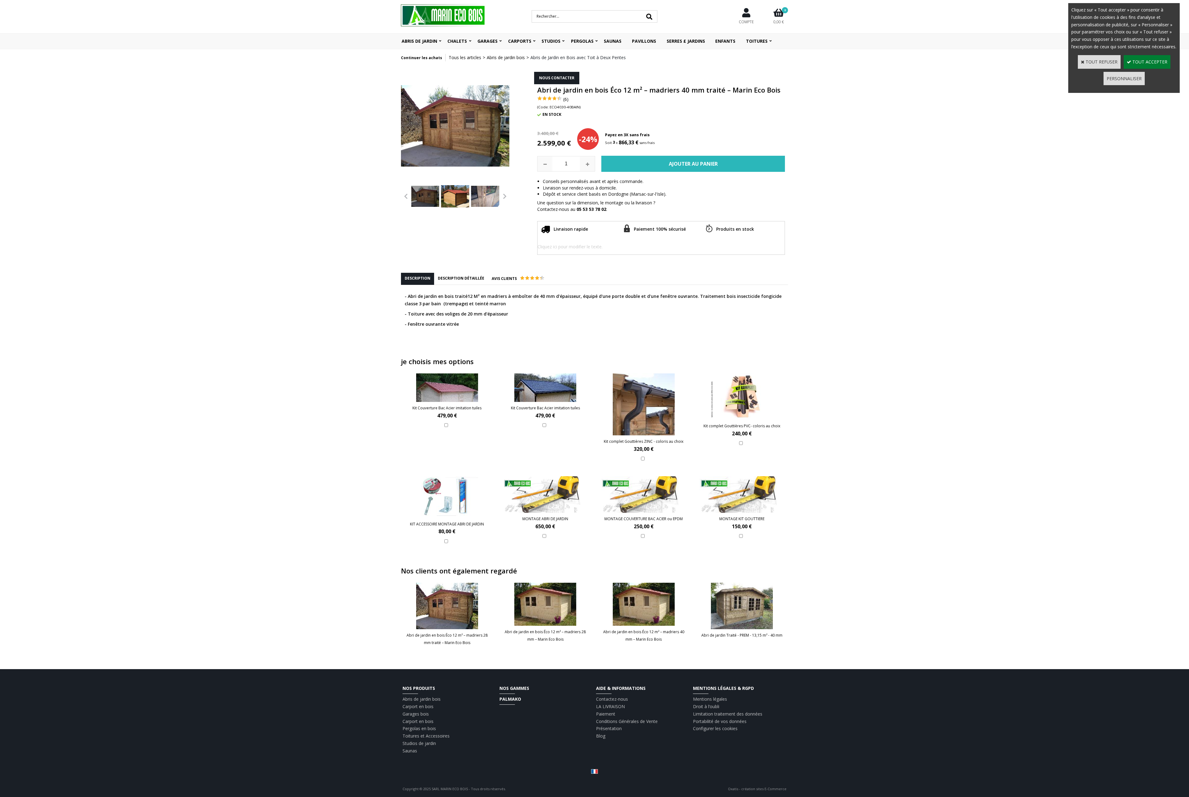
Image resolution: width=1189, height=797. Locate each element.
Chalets (457, 41)
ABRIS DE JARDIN (419, 41)
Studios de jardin (419, 743)
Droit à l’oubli (706, 706)
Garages (487, 41)
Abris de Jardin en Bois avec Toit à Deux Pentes (578, 57)
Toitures (757, 41)
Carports (519, 41)
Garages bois (416, 714)
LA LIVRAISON (610, 706)
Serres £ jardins (686, 41)
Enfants (725, 41)
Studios (551, 41)
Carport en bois (418, 706)
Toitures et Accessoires (426, 736)
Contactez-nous (612, 699)
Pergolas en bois (419, 728)
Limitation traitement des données (727, 714)
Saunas (612, 41)
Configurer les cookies (715, 728)
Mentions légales (710, 699)
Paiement (605, 714)
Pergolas (582, 41)
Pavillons (644, 41)
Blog (600, 736)
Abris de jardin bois (506, 57)
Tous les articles (465, 57)
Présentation (609, 728)
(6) (565, 99)
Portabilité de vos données (720, 721)
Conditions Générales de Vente (627, 721)
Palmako (510, 699)
